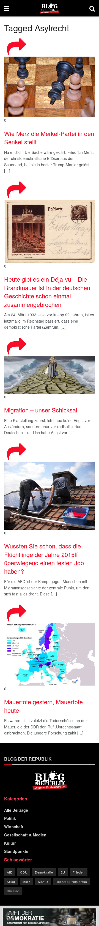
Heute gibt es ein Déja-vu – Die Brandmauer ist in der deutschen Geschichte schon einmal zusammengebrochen (47, 292)
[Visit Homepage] (49, 8)
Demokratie (44, 872)
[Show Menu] (6, 8)
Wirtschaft (13, 826)
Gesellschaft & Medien (25, 835)
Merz (27, 881)
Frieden (79, 872)
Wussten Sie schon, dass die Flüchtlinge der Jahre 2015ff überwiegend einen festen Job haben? (44, 558)
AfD (10, 872)
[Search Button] (92, 8)
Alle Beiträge (16, 810)
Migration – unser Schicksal (40, 410)
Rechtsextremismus (71, 881)
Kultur (10, 843)
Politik (10, 818)
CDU (24, 872)
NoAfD (43, 881)
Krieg (11, 881)
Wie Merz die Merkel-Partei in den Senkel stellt (49, 137)
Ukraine (13, 891)
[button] (10, 916)
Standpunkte (16, 851)
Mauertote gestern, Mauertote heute (43, 705)
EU (63, 872)
